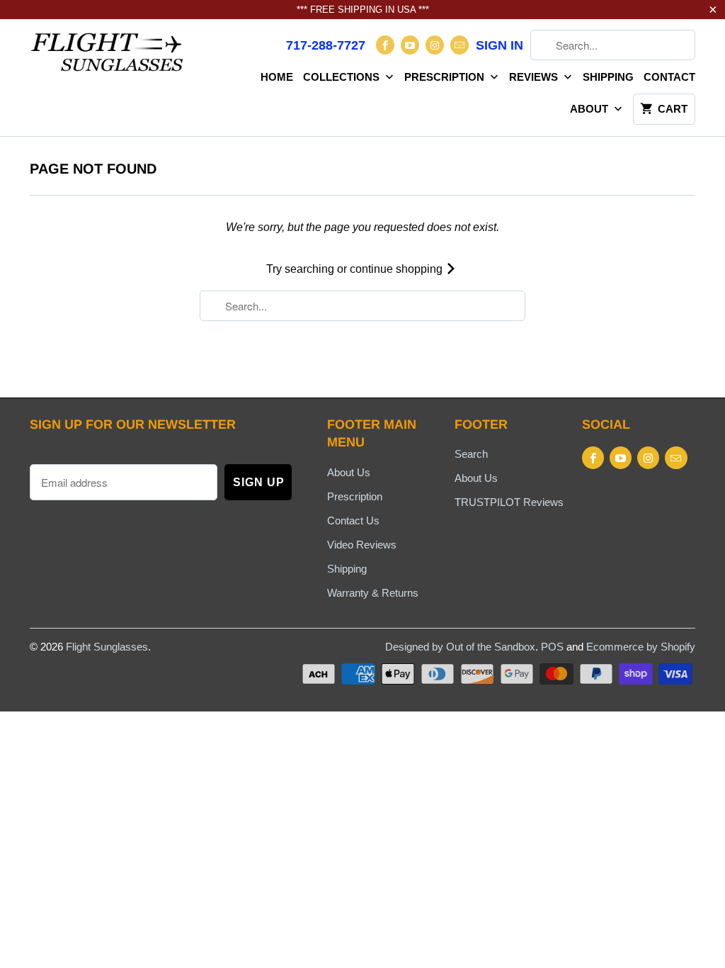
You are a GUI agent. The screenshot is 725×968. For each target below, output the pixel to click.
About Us (348, 472)
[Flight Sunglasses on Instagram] (435, 45)
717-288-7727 (325, 45)
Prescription (445, 77)
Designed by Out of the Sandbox (460, 647)
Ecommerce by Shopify (640, 647)
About (590, 109)
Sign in (499, 45)
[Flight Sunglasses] (107, 56)
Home (277, 77)
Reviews (535, 77)
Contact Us (353, 520)
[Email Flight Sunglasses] (459, 45)
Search (471, 454)
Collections (342, 77)
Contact (669, 77)
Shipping (608, 77)
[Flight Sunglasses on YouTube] (410, 45)
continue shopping (397, 269)
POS (552, 647)
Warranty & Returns (372, 593)
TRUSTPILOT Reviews (509, 502)
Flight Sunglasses (107, 647)
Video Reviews (361, 545)
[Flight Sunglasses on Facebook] (385, 45)
